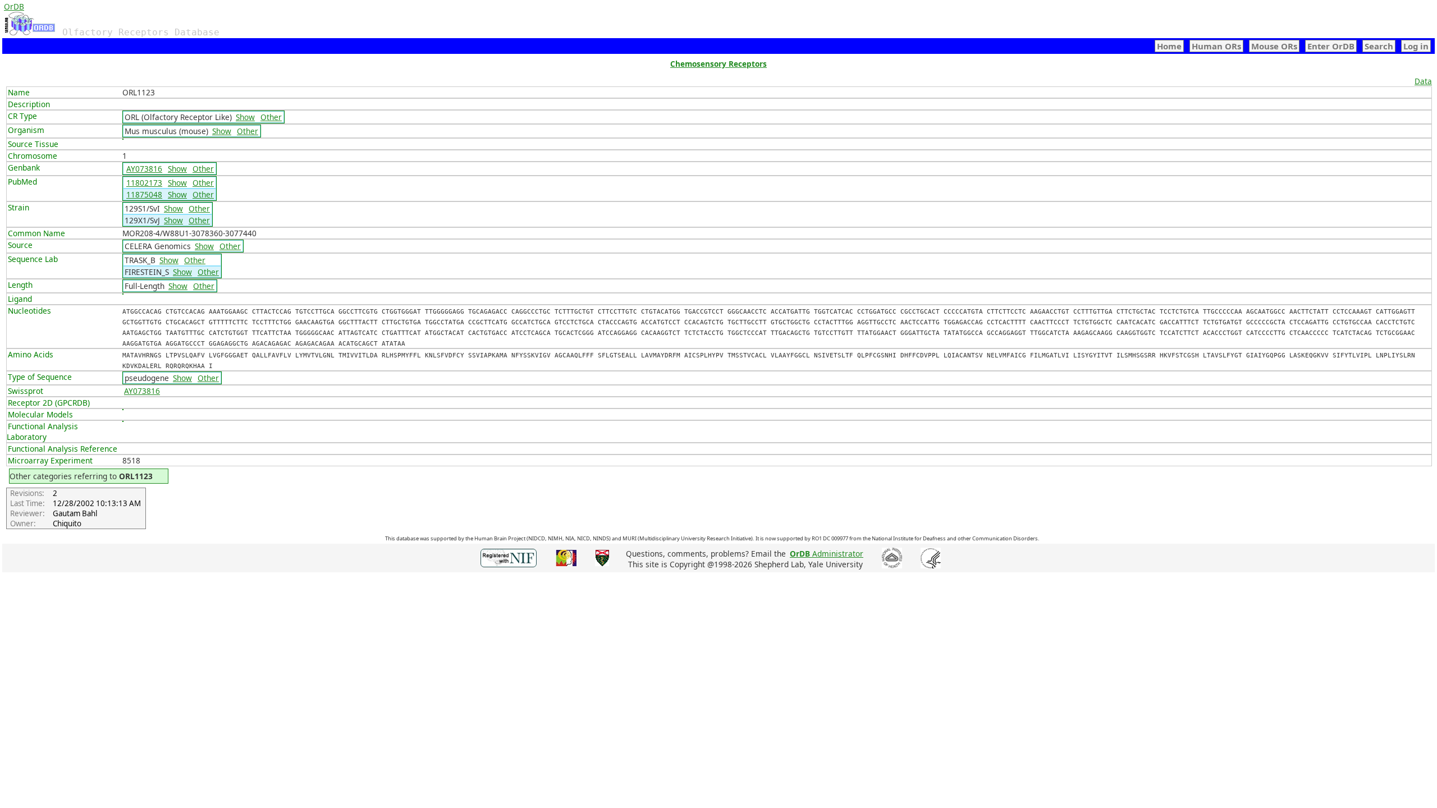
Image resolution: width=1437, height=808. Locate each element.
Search (1379, 46)
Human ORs (1216, 46)
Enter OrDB (1330, 46)
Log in (1416, 46)
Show (245, 117)
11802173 (144, 182)
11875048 (144, 194)
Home (1169, 46)
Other (271, 117)
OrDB (14, 6)
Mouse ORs (1274, 46)
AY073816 (144, 168)
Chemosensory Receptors (718, 63)
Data (1423, 81)
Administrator (826, 553)
